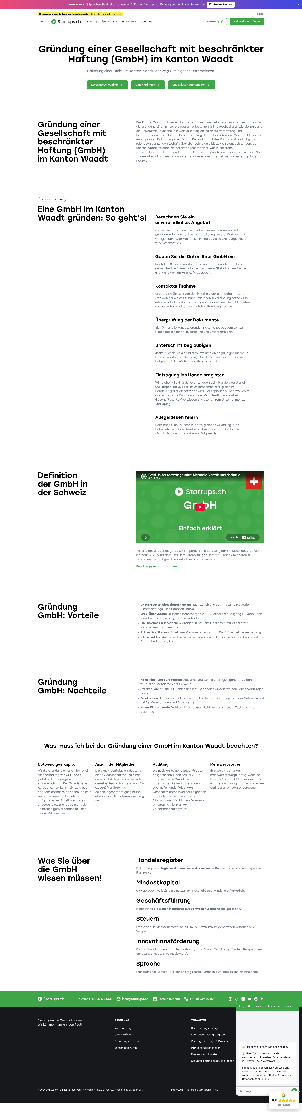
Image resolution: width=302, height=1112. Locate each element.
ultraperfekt (136, 1090)
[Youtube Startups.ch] (249, 999)
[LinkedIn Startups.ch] (243, 999)
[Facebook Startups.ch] (256, 999)
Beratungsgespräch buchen (156, 566)
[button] (98, 21)
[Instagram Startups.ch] (230, 999)
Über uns (146, 21)
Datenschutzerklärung (255, 1078)
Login (260, 13)
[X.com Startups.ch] (262, 999)
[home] (59, 21)
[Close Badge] (298, 1091)
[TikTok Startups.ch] (237, 999)
